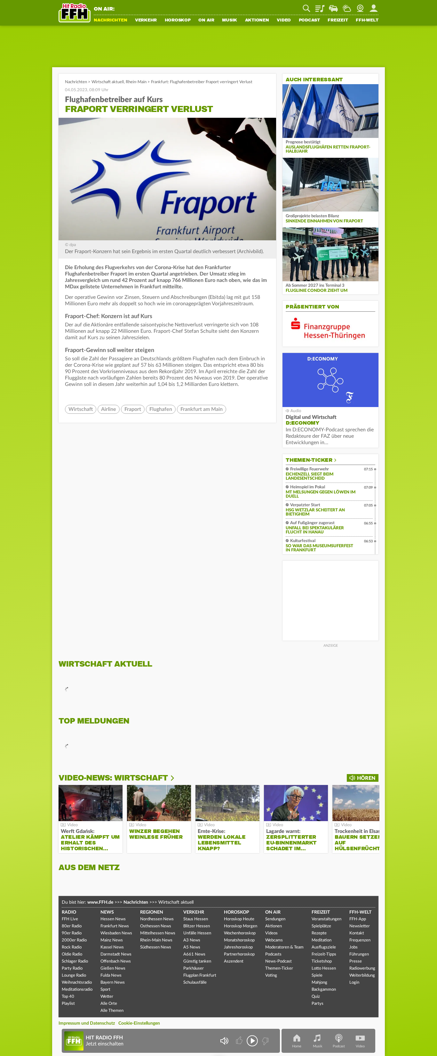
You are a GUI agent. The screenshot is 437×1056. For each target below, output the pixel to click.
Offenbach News (115, 961)
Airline (108, 409)
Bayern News (112, 982)
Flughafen (160, 409)
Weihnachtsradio (77, 982)
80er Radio (72, 926)
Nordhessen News (157, 919)
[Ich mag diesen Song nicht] (264, 1040)
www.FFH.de (100, 902)
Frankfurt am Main (201, 409)
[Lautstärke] (224, 1040)
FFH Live (70, 919)
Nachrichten (110, 20)
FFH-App (357, 919)
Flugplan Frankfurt (199, 975)
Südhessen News (155, 947)
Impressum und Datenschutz (87, 1023)
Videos (271, 933)
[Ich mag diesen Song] (239, 1040)
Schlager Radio (75, 961)
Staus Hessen (195, 919)
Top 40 (68, 997)
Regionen (151, 912)
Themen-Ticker (309, 460)
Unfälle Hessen (197, 933)
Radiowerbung (362, 968)
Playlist (320, 6)
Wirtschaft (80, 409)
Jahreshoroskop (238, 947)
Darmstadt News (115, 954)
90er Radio (72, 933)
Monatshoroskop (239, 940)
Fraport (132, 409)
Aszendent (233, 961)
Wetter (347, 6)
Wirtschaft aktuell (107, 82)
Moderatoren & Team (284, 947)
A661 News (194, 954)
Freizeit (338, 20)
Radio (69, 912)
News (107, 912)
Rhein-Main (136, 82)
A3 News (191, 940)
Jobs (353, 947)
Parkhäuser (193, 968)
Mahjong (319, 982)
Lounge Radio (74, 975)
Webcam (360, 6)
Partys (317, 1004)
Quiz (316, 997)
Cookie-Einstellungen (139, 1023)
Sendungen (275, 919)
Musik (229, 20)
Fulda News (111, 975)
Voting (271, 975)
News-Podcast (278, 961)
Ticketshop (322, 961)
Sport (105, 990)
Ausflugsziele (324, 947)
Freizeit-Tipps (324, 954)
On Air (206, 20)
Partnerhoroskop (239, 954)
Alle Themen (111, 1011)
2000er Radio (74, 940)
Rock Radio (72, 947)
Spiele (317, 975)
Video (284, 20)
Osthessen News (155, 926)
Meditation (321, 940)
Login (354, 982)
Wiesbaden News (116, 933)
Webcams (274, 940)
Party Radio (72, 968)
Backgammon (324, 990)
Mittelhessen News (157, 933)
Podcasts (273, 954)
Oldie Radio (72, 954)
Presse (355, 961)
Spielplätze (321, 926)
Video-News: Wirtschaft (113, 778)
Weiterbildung (362, 975)
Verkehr (146, 20)
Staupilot (333, 6)
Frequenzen (359, 940)
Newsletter (359, 926)
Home (296, 1046)
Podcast (309, 20)
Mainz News (111, 940)
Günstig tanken (197, 961)
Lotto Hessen (324, 968)
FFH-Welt (367, 20)
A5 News (191, 947)
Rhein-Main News (156, 940)
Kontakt (356, 933)
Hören (366, 778)
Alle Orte (108, 1004)
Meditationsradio (77, 990)
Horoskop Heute (239, 919)
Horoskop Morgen (240, 926)
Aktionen (257, 20)
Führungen (359, 954)
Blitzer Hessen (196, 926)
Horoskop (178, 20)
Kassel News (112, 947)
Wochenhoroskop (240, 933)
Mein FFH (373, 6)
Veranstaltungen (326, 919)
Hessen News (113, 919)
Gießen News (112, 968)
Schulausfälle (195, 982)
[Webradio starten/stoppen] (252, 1040)
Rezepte (319, 933)
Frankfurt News (114, 926)
